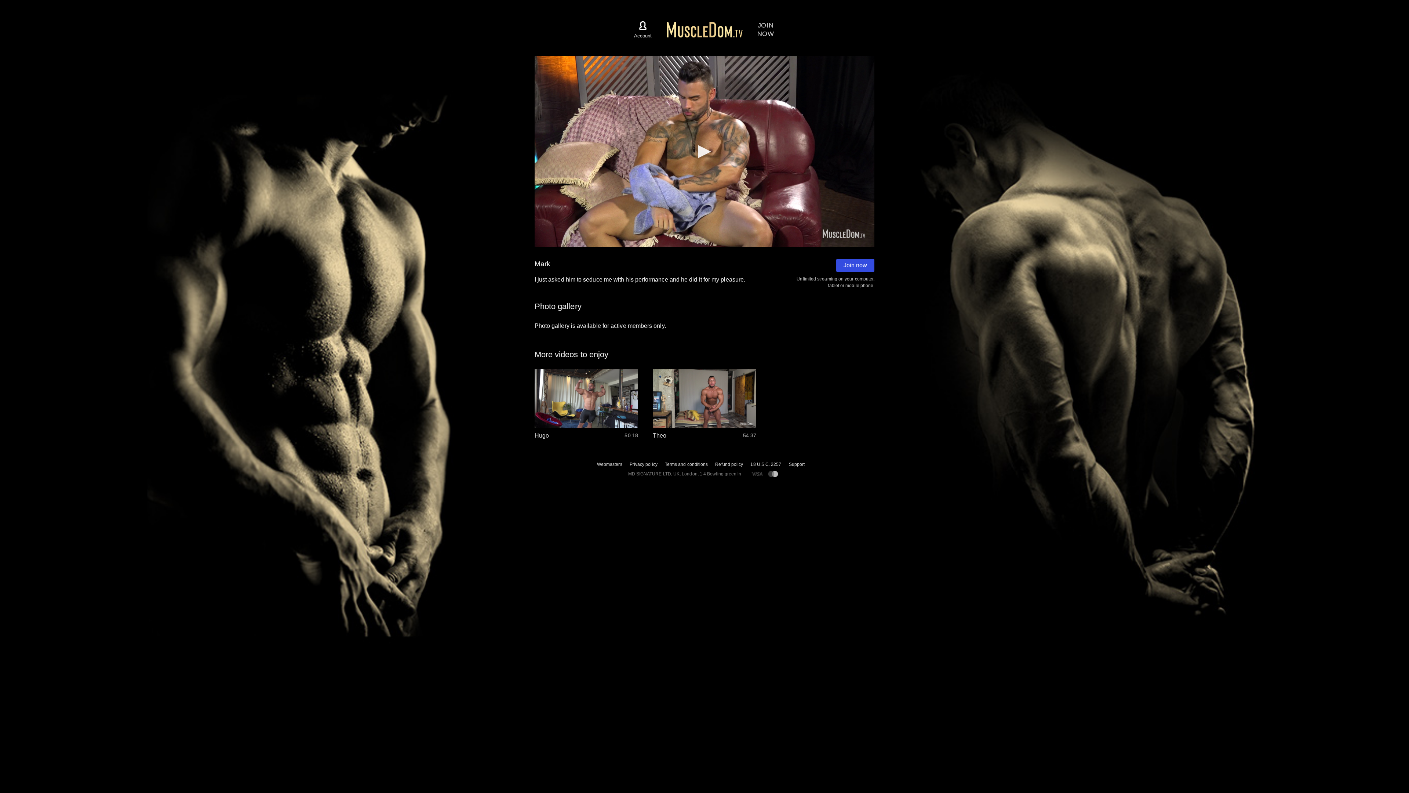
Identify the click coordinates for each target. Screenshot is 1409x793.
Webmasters (609, 464)
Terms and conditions (686, 464)
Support (797, 464)
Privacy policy (644, 464)
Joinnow (766, 29)
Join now (855, 265)
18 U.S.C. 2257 (765, 464)
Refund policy (729, 464)
